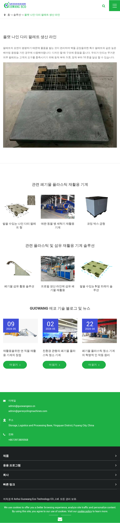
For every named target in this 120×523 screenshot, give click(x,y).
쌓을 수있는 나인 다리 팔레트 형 (19, 225)
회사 (6, 474)
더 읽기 (14, 364)
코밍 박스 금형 (96, 223)
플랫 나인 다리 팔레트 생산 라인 (42, 14)
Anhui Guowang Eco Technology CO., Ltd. (36, 499)
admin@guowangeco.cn (21, 406)
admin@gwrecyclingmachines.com (27, 411)
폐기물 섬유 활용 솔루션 (19, 286)
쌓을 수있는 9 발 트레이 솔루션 (96, 288)
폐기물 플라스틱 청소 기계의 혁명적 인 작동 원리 (98, 353)
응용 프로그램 (12, 465)
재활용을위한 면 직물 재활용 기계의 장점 (19, 353)
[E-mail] (60, 519)
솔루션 (17, 14)
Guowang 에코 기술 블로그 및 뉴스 (60, 308)
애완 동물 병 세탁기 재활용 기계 (57, 225)
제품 (6, 455)
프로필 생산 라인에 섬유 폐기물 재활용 (57, 288)
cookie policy (85, 511)
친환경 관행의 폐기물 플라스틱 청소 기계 (59, 353)
